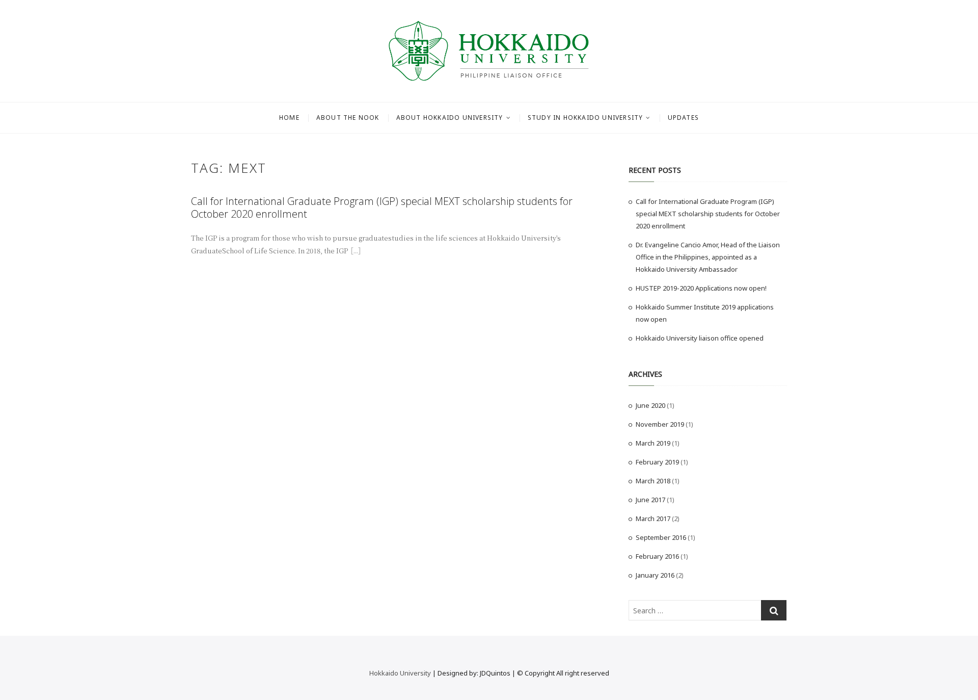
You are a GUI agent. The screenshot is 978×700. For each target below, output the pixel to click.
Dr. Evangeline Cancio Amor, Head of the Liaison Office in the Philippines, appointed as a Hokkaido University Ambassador (708, 257)
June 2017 (650, 499)
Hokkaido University (400, 673)
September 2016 (661, 537)
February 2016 (657, 556)
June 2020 (650, 405)
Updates (683, 117)
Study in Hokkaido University (585, 117)
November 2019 (660, 424)
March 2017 (653, 518)
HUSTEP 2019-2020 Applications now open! (701, 288)
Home (289, 117)
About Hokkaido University (449, 117)
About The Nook (347, 117)
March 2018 (653, 480)
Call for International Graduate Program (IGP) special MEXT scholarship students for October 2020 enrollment (382, 207)
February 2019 (657, 461)
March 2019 (653, 443)
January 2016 (655, 575)
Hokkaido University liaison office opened (700, 338)
